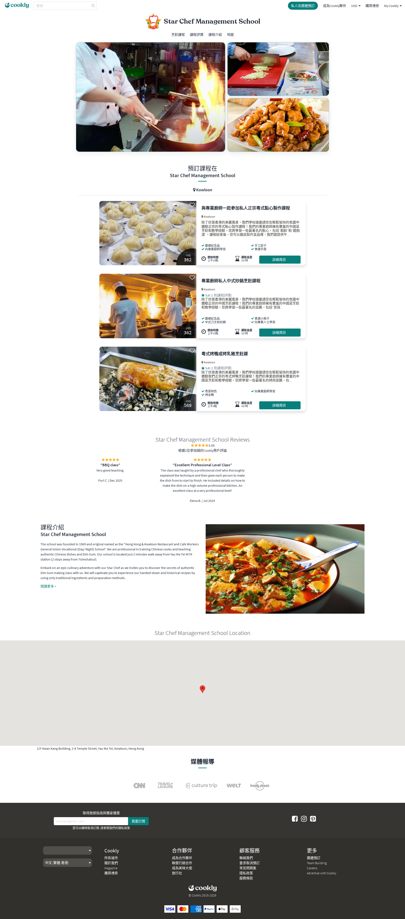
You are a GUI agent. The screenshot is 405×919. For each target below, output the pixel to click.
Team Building (317, 863)
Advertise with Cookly (321, 873)
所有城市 (111, 858)
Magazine (110, 868)
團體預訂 (313, 858)
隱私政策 (124, 828)
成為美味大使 (182, 868)
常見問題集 (247, 868)
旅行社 (177, 873)
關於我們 (111, 863)
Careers (312, 868)
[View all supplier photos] (150, 97)
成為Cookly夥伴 (334, 6)
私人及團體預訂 (303, 6)
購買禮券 (372, 6)
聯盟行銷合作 (182, 863)
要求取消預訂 (249, 863)
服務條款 (246, 878)
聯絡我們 (246, 858)
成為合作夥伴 (182, 858)
